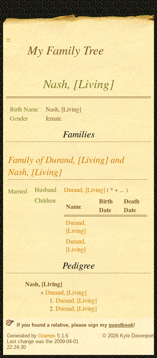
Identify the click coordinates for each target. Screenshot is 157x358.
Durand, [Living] (84, 189)
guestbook (121, 325)
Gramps (47, 336)
